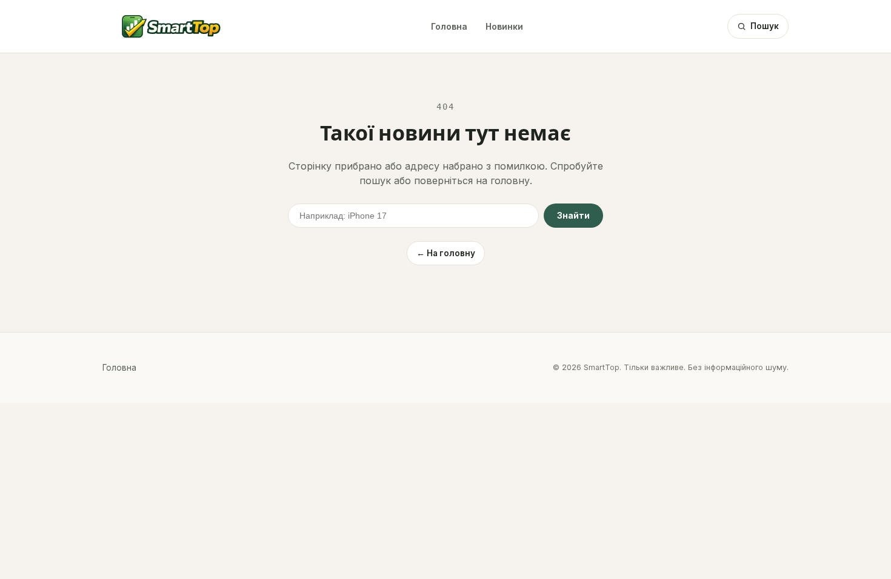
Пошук (764, 26)
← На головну (445, 253)
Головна (449, 26)
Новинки (504, 26)
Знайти (573, 215)
